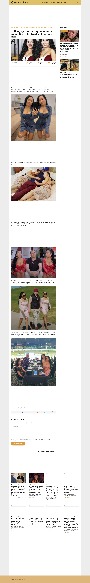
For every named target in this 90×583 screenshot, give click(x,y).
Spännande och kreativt (20, 2)
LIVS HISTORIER (43, 2)
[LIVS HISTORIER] (69, 41)
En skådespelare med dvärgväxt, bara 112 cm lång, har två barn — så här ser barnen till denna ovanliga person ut (36, 520)
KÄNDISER (52, 2)
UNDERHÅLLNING (62, 2)
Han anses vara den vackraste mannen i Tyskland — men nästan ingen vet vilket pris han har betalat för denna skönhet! (71, 488)
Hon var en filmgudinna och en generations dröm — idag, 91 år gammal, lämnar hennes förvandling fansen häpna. (18, 520)
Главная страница (15, 27)
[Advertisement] (45, 17)
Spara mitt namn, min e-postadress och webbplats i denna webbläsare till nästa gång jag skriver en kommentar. (32, 440)
